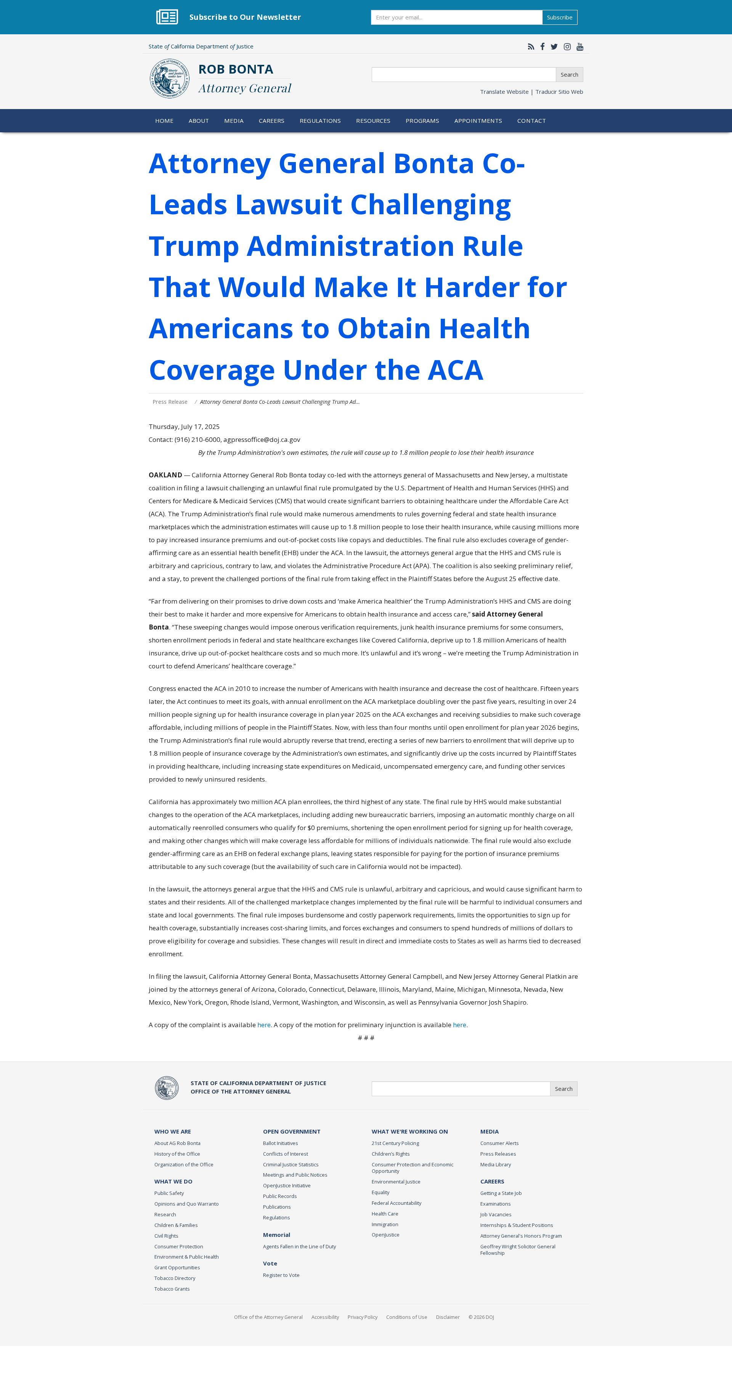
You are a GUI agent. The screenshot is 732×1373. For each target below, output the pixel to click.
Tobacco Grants (172, 1288)
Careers (272, 120)
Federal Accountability (396, 1203)
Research (165, 1214)
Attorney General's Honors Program (521, 1235)
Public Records (280, 1196)
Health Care (385, 1213)
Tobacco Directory (174, 1278)
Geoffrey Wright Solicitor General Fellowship (517, 1250)
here (264, 1024)
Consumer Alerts (499, 1143)
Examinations (495, 1203)
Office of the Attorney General (268, 1317)
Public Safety (169, 1193)
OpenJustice (386, 1234)
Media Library (495, 1164)
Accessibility (325, 1317)
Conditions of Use (406, 1317)
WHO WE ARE (172, 1131)
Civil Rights (166, 1235)
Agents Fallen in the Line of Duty (299, 1246)
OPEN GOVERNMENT (292, 1131)
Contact (531, 120)
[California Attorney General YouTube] (578, 46)
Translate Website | (531, 91)
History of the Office (177, 1153)
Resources (373, 120)
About (199, 120)
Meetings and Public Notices (295, 1174)
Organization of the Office (184, 1164)
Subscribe (560, 17)
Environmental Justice (396, 1181)
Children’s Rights (391, 1153)
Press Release (170, 401)
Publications (277, 1206)
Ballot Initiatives (280, 1143)
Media (234, 120)
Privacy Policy (362, 1317)
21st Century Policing (395, 1143)
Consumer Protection (178, 1246)
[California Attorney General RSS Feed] (529, 46)
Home (164, 120)
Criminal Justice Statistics (291, 1164)
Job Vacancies (496, 1214)
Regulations (320, 120)
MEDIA (489, 1131)
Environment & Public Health (186, 1256)
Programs (422, 120)
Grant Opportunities (177, 1267)
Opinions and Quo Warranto (186, 1203)
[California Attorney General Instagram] (565, 46)
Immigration (385, 1224)
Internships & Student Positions (516, 1225)
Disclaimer (448, 1317)
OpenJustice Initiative (287, 1185)
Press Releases (498, 1153)
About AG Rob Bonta (177, 1143)
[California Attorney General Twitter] (552, 46)
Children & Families (176, 1225)
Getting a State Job (501, 1193)
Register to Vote (281, 1275)
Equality (380, 1192)
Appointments (478, 120)
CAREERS (492, 1181)
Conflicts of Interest (285, 1153)
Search (569, 74)
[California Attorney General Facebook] (540, 46)
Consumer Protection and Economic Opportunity (412, 1168)
